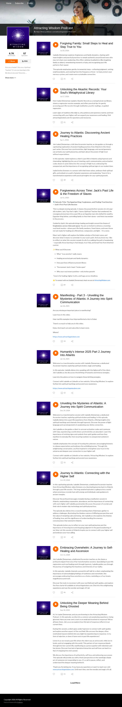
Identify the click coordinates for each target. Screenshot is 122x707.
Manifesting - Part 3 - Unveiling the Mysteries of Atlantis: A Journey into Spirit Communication (86, 299)
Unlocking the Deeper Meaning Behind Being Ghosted (84, 604)
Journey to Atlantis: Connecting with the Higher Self (85, 474)
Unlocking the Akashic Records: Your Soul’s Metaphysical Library (83, 91)
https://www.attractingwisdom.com (66, 337)
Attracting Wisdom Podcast (53, 28)
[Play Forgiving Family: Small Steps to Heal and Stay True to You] (55, 45)
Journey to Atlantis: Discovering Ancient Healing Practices (85, 134)
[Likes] (54, 79)
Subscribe (19, 3)
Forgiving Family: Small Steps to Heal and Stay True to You (86, 45)
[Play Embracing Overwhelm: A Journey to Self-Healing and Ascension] (55, 549)
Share (12, 61)
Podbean (20, 702)
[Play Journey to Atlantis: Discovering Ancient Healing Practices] (55, 134)
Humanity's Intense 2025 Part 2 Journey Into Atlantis (85, 353)
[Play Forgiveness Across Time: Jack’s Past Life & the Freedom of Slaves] (55, 192)
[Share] (72, 79)
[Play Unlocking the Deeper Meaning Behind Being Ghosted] (55, 604)
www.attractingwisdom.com (63, 669)
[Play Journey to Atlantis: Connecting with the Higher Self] (55, 474)
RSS (26, 61)
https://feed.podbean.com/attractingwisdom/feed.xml (56, 32)
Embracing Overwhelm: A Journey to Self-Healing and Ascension (86, 549)
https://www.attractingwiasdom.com (66, 388)
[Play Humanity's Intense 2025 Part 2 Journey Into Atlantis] (55, 353)
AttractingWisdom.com (102, 280)
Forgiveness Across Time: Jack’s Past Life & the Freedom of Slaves (86, 192)
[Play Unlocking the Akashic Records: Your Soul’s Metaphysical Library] (55, 90)
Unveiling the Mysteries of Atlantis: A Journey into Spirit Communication (83, 405)
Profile (30, 3)
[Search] (113, 3)
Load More (75, 683)
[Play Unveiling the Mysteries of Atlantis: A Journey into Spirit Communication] (55, 404)
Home (8, 3)
